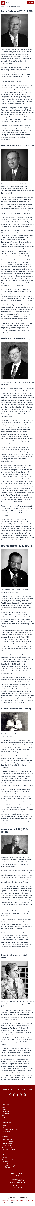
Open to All (22, 1200)
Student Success (7, 1144)
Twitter (9, 1094)
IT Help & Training (7, 1142)
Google (18, 1182)
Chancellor (5, 1112)
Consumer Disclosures (8, 1150)
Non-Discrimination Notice (10, 1148)
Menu (31, 2)
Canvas (4, 1126)
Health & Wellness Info (8, 1168)
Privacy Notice (29, 1200)
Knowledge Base (7, 1140)
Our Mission (5, 1113)
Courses (4, 1158)
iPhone (23, 1182)
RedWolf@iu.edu (17, 1187)
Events (4, 1109)
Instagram (17, 1094)
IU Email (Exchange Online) (10, 1130)
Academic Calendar (8, 1160)
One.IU (4, 1127)
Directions (12, 1182)
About (4, 1115)
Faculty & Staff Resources (9, 1146)
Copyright (6, 1202)
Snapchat (25, 1094)
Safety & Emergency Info (9, 1166)
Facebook (13, 1094)
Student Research (24, 1090)
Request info (8, 1090)
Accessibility (5, 1200)
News (3, 1107)
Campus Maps (6, 1164)
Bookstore (5, 1162)
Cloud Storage (6, 1132)
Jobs (3, 1118)
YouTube (21, 1094)
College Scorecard (13, 1200)
